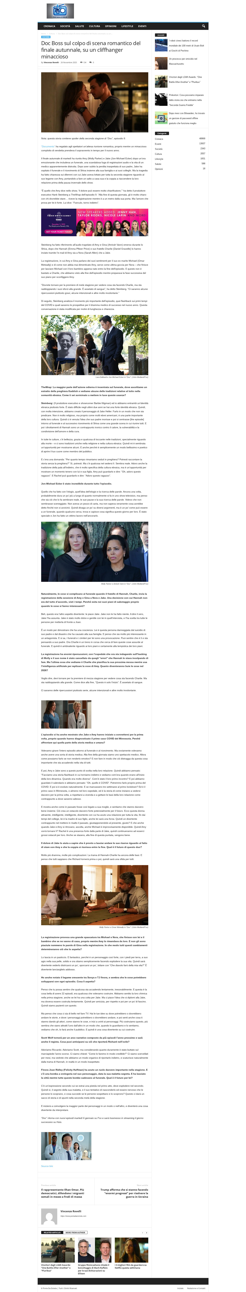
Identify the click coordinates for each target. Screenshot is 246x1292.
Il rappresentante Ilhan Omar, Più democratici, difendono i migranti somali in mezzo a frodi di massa (62, 1193)
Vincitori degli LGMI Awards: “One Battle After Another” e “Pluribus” (56, 1267)
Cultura (94, 26)
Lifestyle (127, 26)
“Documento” (48, 146)
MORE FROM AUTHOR (75, 1232)
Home (43, 33)
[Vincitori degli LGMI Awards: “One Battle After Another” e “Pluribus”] (58, 1250)
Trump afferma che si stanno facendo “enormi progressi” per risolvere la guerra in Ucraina (124, 1193)
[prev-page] (142, 1232)
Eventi (142, 26)
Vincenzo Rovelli (51, 62)
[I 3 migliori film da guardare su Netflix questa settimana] (131, 1250)
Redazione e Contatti (196, 1288)
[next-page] (146, 1232)
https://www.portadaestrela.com (73, 1216)
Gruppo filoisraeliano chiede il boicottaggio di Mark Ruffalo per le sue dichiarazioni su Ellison (93, 1269)
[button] (203, 26)
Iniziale (180, 1288)
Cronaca (49, 26)
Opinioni (110, 26)
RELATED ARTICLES (52, 1232)
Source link (47, 1166)
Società (65, 26)
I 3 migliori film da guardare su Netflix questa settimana (131, 1266)
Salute (79, 26)
